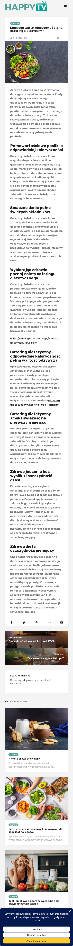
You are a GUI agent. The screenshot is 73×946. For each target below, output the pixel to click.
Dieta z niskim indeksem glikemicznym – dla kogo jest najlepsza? (35, 830)
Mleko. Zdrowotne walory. (24, 758)
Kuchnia (15, 23)
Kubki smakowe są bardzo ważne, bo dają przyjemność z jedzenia (33, 902)
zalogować (27, 680)
